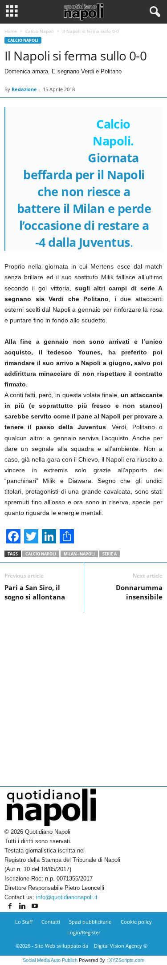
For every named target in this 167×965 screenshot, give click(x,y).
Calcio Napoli (39, 31)
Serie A (109, 554)
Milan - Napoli (79, 554)
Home (10, 31)
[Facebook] (10, 906)
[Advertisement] (83, 695)
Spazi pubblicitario (90, 921)
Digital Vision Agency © (120, 945)
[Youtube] (34, 906)
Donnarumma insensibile (139, 592)
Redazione (24, 89)
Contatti (50, 921)
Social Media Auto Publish (50, 960)
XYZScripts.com (126, 960)
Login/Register (83, 932)
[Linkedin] (23, 906)
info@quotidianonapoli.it (67, 897)
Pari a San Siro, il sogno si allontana (34, 592)
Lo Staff (24, 921)
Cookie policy (136, 921)
